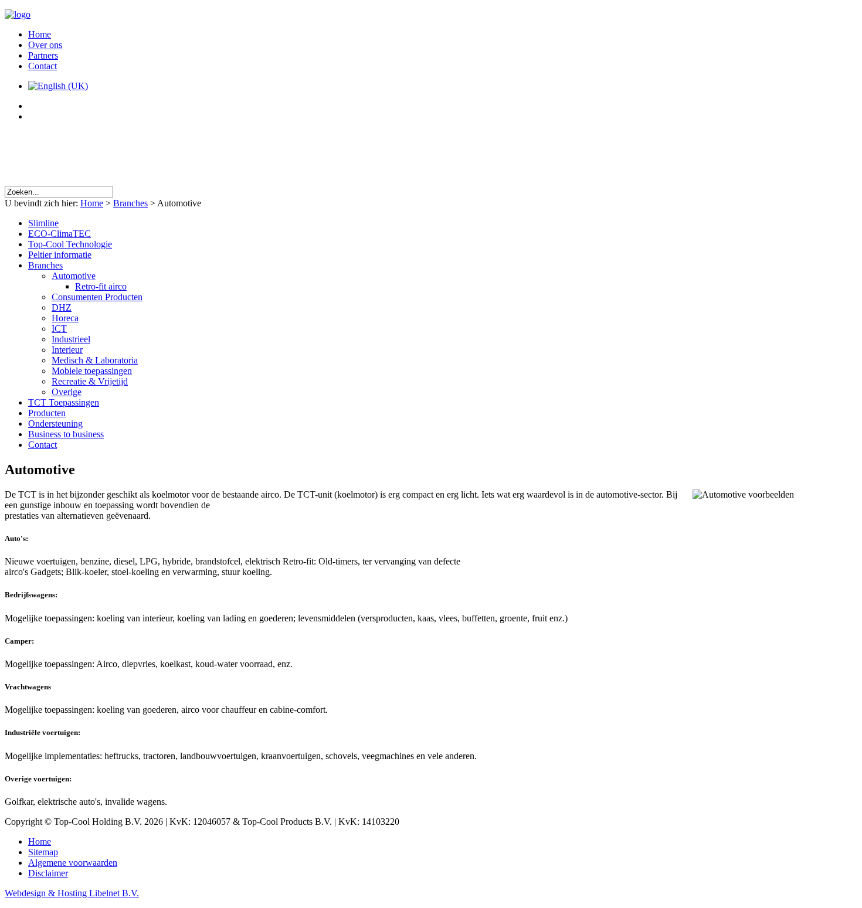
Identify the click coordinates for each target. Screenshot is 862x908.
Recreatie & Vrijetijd (90, 381)
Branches (130, 203)
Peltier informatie (59, 255)
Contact (42, 66)
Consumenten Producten (97, 297)
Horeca (65, 318)
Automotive (74, 276)
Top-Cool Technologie (70, 244)
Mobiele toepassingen (92, 371)
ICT (59, 329)
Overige (67, 392)
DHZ (62, 307)
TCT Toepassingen (63, 402)
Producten (47, 413)
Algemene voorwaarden (72, 863)
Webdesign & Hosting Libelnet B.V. (72, 893)
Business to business (66, 434)
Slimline (43, 223)
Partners (43, 55)
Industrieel (71, 339)
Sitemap (43, 852)
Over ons (45, 45)
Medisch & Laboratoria (95, 360)
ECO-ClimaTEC (59, 234)
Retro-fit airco (101, 286)
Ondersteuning (55, 424)
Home (39, 34)
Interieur (67, 350)
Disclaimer (48, 873)
